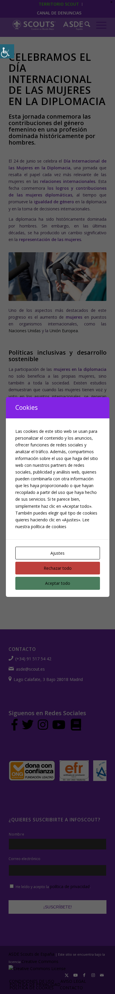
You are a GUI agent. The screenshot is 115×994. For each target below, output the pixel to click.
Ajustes (57, 553)
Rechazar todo (58, 568)
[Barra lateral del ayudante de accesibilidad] (7, 51)
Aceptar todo (57, 583)
